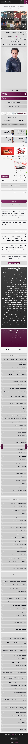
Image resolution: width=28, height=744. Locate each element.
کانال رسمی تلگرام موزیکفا (14, 106)
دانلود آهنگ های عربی (21, 466)
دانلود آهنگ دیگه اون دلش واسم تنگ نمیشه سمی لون (15, 422)
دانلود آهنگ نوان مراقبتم (21, 665)
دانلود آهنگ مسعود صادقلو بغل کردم (18, 647)
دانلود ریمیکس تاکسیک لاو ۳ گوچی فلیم (18, 388)
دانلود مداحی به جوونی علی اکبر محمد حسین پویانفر (15, 608)
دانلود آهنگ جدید (22, 729)
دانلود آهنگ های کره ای (21, 473)
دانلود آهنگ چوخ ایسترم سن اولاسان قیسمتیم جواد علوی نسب (14, 392)
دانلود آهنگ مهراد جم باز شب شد (19, 544)
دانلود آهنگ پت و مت (21, 400)
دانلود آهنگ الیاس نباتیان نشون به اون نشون (17, 429)
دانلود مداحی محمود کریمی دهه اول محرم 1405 (16, 598)
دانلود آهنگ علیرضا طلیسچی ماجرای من (18, 537)
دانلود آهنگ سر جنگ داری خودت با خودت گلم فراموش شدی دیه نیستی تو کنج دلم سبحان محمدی (15, 678)
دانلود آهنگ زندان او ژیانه (21, 719)
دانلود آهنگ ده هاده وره (21, 712)
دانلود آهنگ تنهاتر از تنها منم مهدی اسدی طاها (15, 32)
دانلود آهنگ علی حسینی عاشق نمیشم (18, 658)
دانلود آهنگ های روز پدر (21, 494)
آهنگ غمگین (14, 180)
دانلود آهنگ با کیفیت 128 (18, 98)
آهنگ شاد (23, 180)
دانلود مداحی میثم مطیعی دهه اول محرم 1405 (17, 602)
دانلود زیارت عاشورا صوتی (21, 626)
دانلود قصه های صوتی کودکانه (19, 490)
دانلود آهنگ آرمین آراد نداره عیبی (19, 381)
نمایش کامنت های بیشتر (14, 263)
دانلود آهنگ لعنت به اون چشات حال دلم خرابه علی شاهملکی (14, 359)
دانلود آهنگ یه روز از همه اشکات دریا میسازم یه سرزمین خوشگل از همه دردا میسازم (15, 708)
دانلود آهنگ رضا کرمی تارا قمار (20, 692)
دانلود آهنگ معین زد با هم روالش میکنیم (17, 561)
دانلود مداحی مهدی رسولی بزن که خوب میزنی (17, 558)
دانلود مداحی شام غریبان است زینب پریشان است (16, 588)
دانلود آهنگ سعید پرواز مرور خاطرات (18, 510)
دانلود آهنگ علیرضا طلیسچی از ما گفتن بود (17, 555)
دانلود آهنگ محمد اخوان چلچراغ (19, 520)
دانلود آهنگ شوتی (22, 456)
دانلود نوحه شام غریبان (21, 591)
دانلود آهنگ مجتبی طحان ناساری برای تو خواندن (16, 374)
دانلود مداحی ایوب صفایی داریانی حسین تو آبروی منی (15, 581)
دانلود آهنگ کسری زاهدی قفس (19, 548)
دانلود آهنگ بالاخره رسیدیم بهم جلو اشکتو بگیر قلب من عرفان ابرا (15, 642)
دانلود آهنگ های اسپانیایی (20, 470)
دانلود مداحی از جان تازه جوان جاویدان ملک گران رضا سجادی (14, 584)
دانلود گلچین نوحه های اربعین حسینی (18, 578)
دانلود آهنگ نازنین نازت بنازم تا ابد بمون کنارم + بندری (15, 418)
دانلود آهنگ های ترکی (21, 449)
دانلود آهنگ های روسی (21, 477)
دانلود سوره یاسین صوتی (21, 629)
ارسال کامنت (14, 201)
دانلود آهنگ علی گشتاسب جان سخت (18, 385)
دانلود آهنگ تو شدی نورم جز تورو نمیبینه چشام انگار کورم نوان (14, 673)
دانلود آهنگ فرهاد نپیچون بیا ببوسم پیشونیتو (16, 396)
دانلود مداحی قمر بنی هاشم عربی (19, 605)
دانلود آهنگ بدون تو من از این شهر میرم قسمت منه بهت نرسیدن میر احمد (14, 651)
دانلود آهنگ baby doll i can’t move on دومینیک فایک (15, 704)
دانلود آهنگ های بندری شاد (20, 463)
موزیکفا (26, 2)
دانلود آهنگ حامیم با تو (21, 517)
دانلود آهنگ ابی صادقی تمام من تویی (18, 524)
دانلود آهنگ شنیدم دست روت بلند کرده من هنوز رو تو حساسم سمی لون (15, 363)
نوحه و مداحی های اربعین (21, 619)
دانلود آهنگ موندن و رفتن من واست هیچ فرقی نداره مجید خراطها (14, 407)
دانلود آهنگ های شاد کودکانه (20, 487)
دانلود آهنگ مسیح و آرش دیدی (19, 531)
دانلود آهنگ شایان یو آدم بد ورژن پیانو (18, 403)
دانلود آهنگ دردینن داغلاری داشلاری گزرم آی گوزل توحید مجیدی (15, 700)
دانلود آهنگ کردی (22, 439)
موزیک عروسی (23, 726)
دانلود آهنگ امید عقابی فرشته (20, 541)
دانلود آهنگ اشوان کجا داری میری (19, 662)
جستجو (21, 3)
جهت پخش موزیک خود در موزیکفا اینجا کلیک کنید (14, 6)
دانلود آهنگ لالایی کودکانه (20, 459)
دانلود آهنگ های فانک (21, 551)
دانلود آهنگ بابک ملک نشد (20, 378)
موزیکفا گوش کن (4, 176)
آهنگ (18, 34)
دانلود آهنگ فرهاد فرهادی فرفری (19, 669)
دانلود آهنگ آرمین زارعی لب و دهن (19, 568)
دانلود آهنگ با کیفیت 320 (18, 94)
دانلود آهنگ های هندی (21, 480)
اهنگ (13, 38)
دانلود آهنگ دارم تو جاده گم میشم (19, 689)
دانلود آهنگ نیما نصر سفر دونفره (19, 513)
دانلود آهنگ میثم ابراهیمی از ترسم (19, 507)
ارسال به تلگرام (20, 120)
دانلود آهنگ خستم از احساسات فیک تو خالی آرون (16, 415)
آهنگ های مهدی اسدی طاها (14, 102)
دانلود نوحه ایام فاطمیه (21, 442)
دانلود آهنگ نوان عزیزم (21, 534)
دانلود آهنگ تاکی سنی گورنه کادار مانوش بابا (17, 682)
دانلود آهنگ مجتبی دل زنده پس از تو (18, 367)
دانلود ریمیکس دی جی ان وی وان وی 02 (18, 527)
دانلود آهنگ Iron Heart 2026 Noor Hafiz (18, 685)
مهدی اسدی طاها (19, 124)
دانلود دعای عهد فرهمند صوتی (20, 622)
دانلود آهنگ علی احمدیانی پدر (20, 655)
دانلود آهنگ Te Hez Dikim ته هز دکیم (18, 716)
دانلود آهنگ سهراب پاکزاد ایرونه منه (18, 696)
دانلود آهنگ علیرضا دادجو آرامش (19, 371)
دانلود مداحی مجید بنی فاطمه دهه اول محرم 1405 (16, 595)
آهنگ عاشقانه (5, 180)
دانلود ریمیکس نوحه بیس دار (20, 615)
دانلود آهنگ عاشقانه (21, 446)
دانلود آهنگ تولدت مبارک (21, 435)
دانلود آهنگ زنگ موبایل (21, 453)
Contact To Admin (14, 738)
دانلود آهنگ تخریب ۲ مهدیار (20, 425)
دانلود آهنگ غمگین (22, 432)
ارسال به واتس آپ (7, 120)
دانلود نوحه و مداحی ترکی (21, 612)
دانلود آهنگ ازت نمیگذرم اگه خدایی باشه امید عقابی (15, 638)
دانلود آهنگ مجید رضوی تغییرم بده (19, 565)
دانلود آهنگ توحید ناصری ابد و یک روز (18, 412)
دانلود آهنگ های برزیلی (21, 483)
